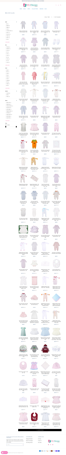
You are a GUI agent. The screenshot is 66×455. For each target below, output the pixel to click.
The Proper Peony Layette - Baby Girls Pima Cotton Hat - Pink (56, 372)
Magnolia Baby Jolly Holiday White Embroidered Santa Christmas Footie (34, 100)
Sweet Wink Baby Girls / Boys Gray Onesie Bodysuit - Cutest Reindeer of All (34, 355)
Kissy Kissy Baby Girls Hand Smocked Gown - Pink (45, 134)
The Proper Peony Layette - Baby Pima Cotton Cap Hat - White (23, 389)
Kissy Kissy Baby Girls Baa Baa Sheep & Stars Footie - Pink (34, 66)
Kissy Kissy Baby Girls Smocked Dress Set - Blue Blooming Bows (34, 202)
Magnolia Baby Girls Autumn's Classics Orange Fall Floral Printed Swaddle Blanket (45, 372)
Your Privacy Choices (29, 442)
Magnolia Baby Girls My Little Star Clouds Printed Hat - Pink (23, 406)
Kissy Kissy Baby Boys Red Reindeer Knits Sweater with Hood (45, 355)
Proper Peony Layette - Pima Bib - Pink (23, 372)
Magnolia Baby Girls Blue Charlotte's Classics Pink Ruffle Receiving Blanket (56, 304)
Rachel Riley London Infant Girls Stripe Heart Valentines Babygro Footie (34, 83)
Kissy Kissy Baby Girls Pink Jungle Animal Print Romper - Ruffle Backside (56, 66)
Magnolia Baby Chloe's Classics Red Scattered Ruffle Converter (56, 100)
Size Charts (40, 442)
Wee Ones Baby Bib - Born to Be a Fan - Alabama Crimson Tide (34, 423)
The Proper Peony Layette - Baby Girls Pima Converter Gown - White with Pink (56, 389)
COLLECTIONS (35, 8)
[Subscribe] (23, 445)
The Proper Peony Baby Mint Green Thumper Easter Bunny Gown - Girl (23, 338)
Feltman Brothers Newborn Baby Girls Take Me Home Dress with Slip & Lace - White (23, 237)
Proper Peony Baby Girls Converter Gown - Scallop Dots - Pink (45, 185)
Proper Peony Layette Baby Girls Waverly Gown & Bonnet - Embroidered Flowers (23, 134)
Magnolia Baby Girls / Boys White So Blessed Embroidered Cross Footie (45, 321)
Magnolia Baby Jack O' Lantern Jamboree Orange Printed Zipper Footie (34, 168)
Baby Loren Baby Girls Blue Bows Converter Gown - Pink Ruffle (45, 32)
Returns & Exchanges (29, 440)
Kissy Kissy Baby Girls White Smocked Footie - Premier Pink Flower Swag (45, 202)
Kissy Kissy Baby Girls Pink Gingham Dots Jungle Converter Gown (34, 253)
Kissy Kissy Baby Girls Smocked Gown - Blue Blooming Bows (23, 202)
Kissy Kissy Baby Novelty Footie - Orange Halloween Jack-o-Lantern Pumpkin (34, 151)
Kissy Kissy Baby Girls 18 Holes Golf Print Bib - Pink (56, 270)
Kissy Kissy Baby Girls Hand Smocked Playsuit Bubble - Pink (45, 236)
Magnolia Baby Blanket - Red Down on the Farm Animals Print (34, 185)
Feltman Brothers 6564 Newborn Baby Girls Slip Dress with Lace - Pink (56, 423)
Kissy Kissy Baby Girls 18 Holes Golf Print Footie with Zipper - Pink (56, 219)
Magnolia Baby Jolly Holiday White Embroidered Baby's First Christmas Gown (23, 168)
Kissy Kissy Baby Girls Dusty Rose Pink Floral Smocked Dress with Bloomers (23, 321)
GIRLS (24, 8)
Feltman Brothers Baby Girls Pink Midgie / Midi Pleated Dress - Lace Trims (56, 406)
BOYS (29, 8)
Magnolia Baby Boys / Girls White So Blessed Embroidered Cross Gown (45, 253)
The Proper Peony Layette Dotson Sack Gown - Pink (23, 219)
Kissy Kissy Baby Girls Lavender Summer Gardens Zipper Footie (23, 66)
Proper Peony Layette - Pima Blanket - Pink (34, 406)
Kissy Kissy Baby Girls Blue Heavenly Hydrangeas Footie (45, 48)
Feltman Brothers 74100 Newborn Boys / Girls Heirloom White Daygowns (45, 423)
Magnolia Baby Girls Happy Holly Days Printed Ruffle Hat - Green (23, 355)
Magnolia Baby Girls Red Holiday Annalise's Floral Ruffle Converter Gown (56, 287)
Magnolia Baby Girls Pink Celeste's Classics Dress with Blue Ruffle (34, 372)
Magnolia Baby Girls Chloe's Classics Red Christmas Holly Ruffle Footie (23, 151)
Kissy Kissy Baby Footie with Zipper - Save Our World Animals (23, 100)
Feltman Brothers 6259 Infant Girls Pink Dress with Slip (23, 423)
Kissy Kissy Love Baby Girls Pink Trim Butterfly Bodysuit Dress (34, 270)
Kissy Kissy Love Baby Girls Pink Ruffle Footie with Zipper (56, 253)
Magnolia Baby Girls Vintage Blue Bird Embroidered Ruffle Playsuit (23, 253)
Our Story (39, 438)
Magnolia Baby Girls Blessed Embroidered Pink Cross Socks (56, 49)
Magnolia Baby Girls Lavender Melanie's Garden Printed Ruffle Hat (56, 355)
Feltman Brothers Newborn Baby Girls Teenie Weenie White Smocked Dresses (34, 338)
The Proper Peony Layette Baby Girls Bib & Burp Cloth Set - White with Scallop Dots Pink (56, 152)
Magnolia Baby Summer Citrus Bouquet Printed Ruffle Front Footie (56, 321)
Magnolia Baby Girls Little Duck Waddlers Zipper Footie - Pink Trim (23, 49)
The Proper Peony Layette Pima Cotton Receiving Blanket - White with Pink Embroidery (45, 390)
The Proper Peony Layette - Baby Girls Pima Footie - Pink (56, 134)
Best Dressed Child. (14, 452)
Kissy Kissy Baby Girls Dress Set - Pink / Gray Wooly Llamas (34, 236)
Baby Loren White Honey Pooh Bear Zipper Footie (23, 31)
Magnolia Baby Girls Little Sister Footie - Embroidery (45, 287)
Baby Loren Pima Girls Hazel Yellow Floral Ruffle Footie (45, 82)
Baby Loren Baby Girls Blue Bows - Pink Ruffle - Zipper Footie (34, 32)
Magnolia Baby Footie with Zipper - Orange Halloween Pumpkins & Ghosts (45, 304)
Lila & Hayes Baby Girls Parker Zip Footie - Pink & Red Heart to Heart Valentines (23, 83)
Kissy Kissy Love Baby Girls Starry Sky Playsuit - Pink (45, 151)
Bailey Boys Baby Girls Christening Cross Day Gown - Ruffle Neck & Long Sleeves (34, 321)
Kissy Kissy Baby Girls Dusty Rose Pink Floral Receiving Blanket (34, 287)
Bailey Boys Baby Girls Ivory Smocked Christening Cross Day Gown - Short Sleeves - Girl (34, 220)
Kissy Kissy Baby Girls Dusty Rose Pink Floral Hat (34, 304)
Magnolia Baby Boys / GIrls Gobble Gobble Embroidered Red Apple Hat (45, 406)
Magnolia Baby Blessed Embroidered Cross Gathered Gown (45, 168)
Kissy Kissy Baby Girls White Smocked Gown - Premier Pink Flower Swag (45, 100)
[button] (25, 9)
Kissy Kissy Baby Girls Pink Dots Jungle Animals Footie (45, 65)
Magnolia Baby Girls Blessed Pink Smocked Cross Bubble (56, 168)
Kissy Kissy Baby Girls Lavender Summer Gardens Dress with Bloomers (34, 49)
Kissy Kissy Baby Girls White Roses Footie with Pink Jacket (56, 82)
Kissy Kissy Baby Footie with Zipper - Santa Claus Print (23, 304)
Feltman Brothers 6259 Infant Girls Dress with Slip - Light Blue (45, 338)
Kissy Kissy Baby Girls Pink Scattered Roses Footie (56, 117)
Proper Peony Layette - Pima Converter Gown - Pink (34, 389)
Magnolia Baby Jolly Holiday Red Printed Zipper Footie (23, 185)
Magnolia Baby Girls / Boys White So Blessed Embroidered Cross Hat (45, 270)
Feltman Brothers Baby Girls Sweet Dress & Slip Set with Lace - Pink (34, 134)
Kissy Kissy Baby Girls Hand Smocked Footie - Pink (34, 117)
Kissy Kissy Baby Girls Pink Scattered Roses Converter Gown (56, 185)
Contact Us (40, 440)
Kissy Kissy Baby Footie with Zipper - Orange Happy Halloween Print (56, 202)
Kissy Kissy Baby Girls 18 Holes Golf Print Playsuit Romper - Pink (23, 287)
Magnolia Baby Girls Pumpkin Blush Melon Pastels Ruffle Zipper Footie (45, 117)
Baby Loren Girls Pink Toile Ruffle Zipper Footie (56, 31)
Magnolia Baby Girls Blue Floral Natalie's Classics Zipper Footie (45, 219)
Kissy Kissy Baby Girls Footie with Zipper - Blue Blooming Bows (23, 117)
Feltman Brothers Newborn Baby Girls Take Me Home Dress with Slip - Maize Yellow (56, 338)
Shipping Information (29, 438)
